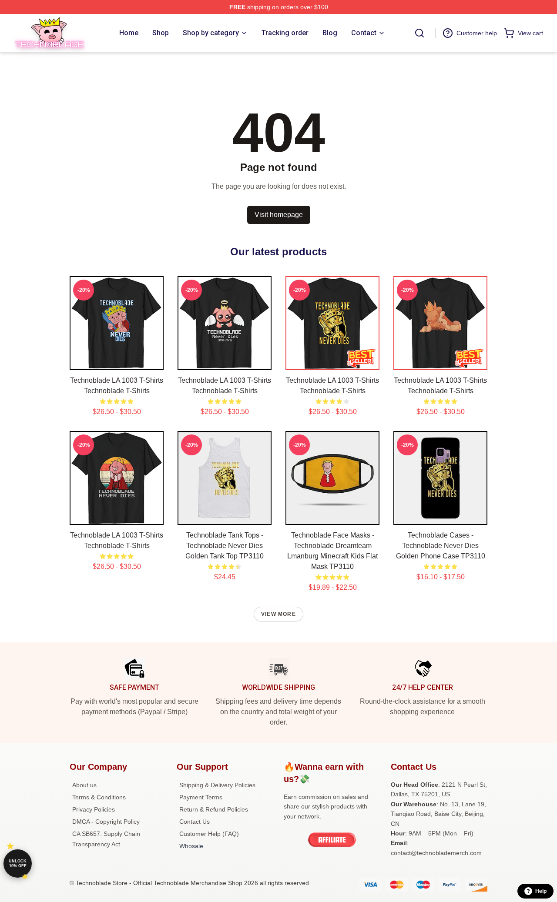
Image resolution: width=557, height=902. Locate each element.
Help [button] (541, 891)
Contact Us (194, 821)
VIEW (116, 361)
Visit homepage (279, 214)
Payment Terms (200, 797)
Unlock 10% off (18, 863)
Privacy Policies (93, 809)
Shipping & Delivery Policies (217, 785)
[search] (419, 33)
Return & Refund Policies (213, 809)
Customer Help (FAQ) (209, 833)
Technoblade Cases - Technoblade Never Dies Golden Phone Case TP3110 (440, 545)
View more (278, 614)
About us (84, 785)
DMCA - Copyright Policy (106, 821)
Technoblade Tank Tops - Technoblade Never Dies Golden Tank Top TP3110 (224, 545)
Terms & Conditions (99, 797)
